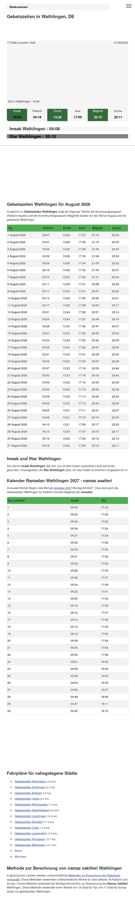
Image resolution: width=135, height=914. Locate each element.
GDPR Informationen (20, 909)
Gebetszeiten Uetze (27, 799)
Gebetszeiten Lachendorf (30, 833)
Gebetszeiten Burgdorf (29, 822)
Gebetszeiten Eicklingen (30, 787)
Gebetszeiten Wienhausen (31, 804)
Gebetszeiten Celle (27, 827)
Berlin (18, 851)
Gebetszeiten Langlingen (30, 816)
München (20, 856)
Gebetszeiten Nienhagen (30, 781)
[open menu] (128, 6)
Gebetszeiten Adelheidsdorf (32, 810)
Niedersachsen (18, 7)
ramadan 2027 (63, 488)
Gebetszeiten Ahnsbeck (29, 839)
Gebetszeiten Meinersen (30, 845)
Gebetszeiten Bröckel (28, 793)
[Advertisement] (67, 74)
